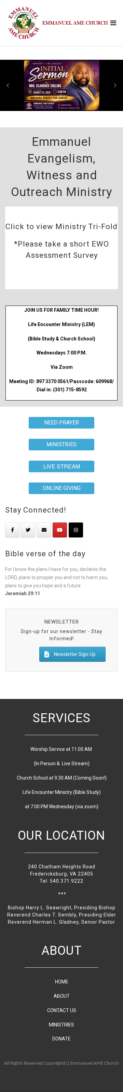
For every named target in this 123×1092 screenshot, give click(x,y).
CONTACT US (61, 1010)
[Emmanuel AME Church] (58, 22)
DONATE (61, 1038)
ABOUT (62, 996)
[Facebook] (12, 529)
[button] (8, 85)
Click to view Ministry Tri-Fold (61, 226)
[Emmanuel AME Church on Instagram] (76, 529)
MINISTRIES (61, 1024)
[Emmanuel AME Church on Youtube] (60, 529)
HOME (61, 981)
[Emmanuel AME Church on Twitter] (28, 529)
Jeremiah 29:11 (22, 593)
